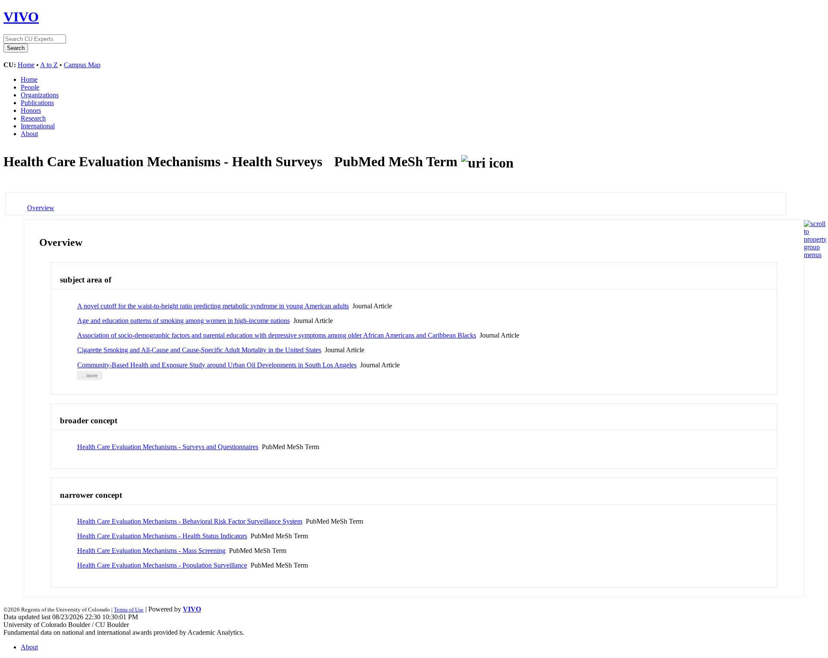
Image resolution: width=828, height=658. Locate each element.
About (29, 133)
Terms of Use (129, 609)
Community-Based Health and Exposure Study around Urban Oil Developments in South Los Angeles (217, 365)
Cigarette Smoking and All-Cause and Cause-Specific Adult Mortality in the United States (199, 350)
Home (26, 64)
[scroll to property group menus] (815, 254)
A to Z (49, 64)
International (38, 126)
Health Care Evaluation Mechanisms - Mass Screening (151, 550)
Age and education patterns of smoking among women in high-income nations (183, 320)
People (30, 87)
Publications (37, 102)
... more (89, 375)
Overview (40, 207)
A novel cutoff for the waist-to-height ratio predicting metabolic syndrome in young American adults (213, 306)
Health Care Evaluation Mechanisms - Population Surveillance (162, 565)
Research (33, 118)
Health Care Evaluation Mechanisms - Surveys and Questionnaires (167, 446)
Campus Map (82, 64)
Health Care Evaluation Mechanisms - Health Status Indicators (162, 536)
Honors (31, 110)
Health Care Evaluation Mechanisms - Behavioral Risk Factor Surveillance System (189, 521)
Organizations (40, 95)
